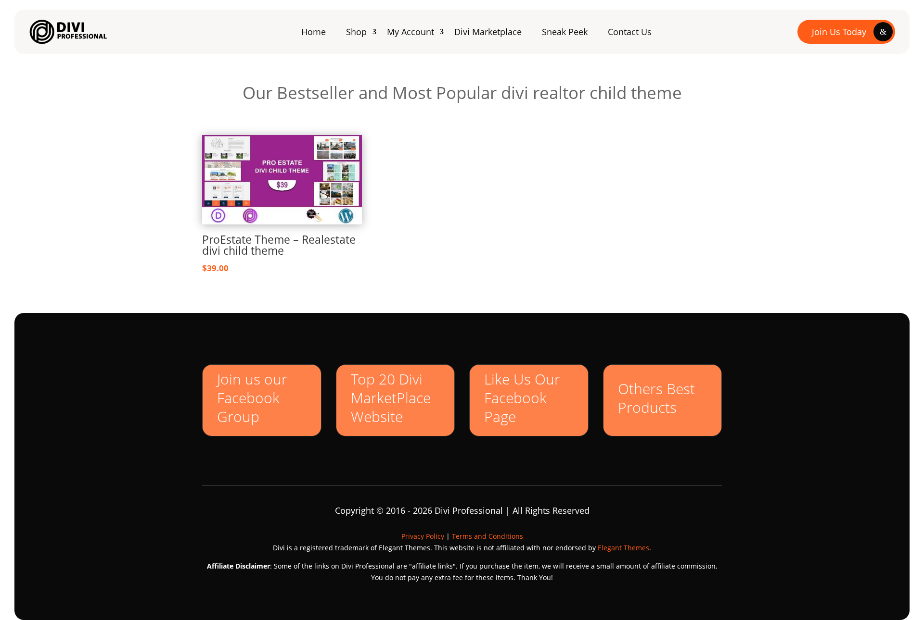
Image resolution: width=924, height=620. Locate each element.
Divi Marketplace (488, 31)
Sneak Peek (565, 31)
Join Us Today (839, 31)
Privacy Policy (422, 536)
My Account (410, 31)
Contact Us (630, 31)
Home (313, 31)
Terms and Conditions (487, 536)
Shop (356, 31)
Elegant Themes (623, 547)
